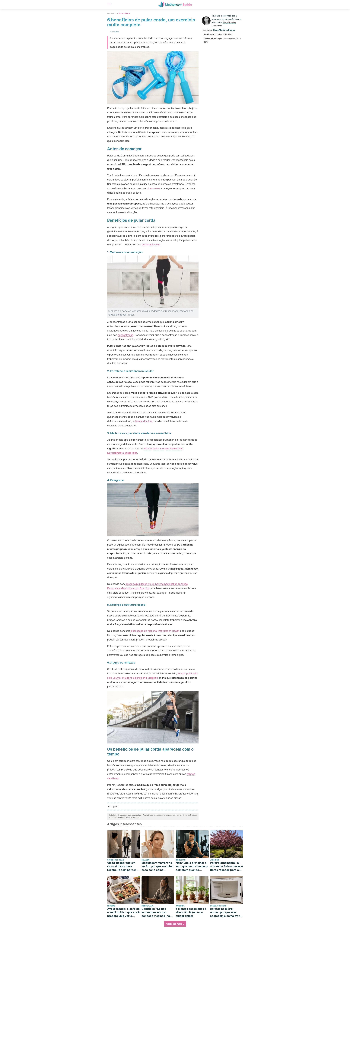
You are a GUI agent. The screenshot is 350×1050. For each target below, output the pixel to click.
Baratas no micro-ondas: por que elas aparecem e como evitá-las (226, 912)
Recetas (111, 906)
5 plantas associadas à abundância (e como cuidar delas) (191, 912)
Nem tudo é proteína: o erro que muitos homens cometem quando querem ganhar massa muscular (192, 866)
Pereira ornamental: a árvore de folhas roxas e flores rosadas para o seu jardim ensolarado (226, 866)
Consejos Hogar (115, 860)
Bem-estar (111, 13)
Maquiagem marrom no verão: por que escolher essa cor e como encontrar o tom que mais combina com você (158, 866)
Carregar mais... (175, 923)
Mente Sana (147, 906)
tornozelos (154, 188)
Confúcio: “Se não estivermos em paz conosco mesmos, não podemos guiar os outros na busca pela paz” (157, 912)
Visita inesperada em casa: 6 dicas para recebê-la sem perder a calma (122, 866)
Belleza (145, 860)
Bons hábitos (124, 13)
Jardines (214, 860)
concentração (125, 335)
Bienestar (180, 860)
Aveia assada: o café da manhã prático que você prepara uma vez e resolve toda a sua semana (123, 912)
